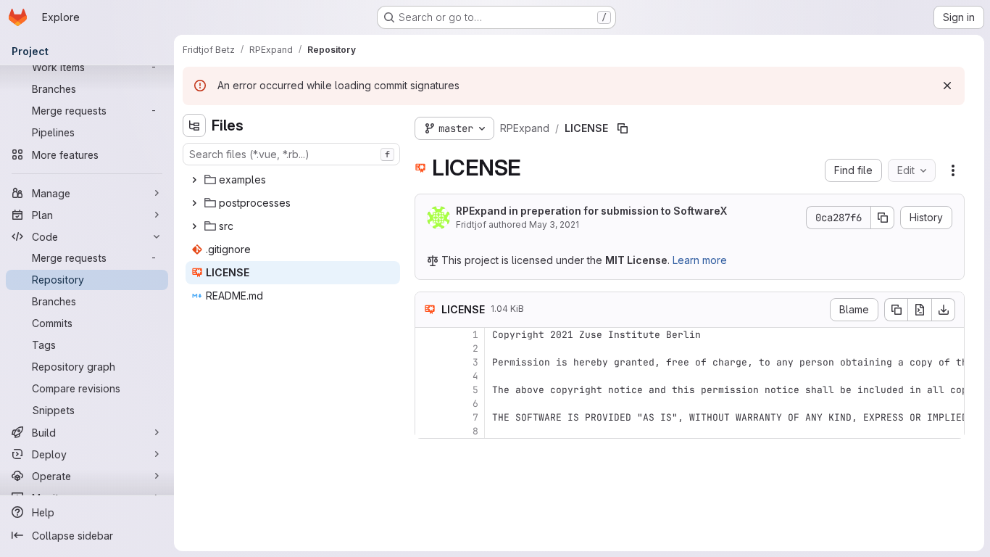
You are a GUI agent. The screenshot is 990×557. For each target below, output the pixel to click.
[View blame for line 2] (427, 348)
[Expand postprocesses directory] (194, 203)
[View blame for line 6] (427, 403)
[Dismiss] (947, 85)
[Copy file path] (622, 128)
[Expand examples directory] (194, 180)
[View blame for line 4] (427, 376)
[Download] (943, 309)
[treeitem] (293, 179)
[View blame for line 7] (427, 417)
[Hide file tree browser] (194, 125)
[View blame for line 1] (427, 335)
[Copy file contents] (895, 309)
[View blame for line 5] (427, 390)
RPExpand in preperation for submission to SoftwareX (591, 211)
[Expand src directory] (194, 226)
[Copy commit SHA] (882, 217)
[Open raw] (919, 309)
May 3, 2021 (554, 224)
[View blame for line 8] (427, 431)
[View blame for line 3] (427, 362)
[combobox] (291, 154)
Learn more (700, 260)
